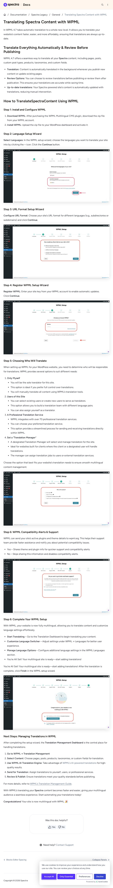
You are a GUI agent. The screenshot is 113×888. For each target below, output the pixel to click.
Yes (53, 827)
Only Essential (66, 876)
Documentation (18, 14)
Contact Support (65, 844)
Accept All (49, 876)
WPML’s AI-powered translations (79, 763)
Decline (99, 876)
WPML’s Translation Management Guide (51, 783)
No (63, 827)
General (56, 14)
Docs (26, 4)
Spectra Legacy (39, 14)
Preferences (84, 876)
